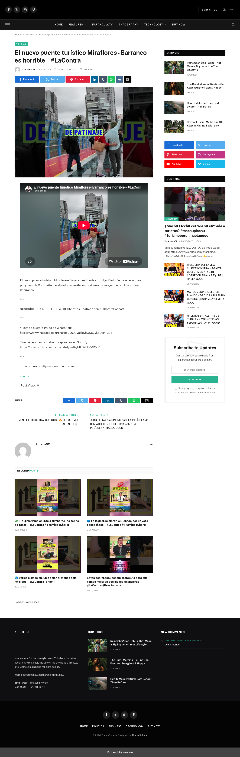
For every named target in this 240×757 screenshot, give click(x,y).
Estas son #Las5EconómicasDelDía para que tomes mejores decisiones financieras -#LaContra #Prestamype (117, 581)
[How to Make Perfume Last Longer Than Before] (174, 107)
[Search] (233, 25)
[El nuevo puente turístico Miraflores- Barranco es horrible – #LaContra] (84, 132)
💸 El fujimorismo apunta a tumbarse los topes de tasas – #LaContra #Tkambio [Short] (47, 523)
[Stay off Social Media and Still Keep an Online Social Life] (174, 126)
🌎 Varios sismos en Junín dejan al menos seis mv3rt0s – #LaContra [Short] (45, 579)
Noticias (21, 44)
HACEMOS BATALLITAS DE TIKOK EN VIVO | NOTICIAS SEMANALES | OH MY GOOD (203, 319)
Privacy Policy (196, 392)
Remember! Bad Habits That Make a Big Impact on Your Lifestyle (204, 66)
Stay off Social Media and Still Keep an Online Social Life (205, 124)
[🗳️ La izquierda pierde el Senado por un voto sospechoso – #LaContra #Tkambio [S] (120, 497)
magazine (171, 219)
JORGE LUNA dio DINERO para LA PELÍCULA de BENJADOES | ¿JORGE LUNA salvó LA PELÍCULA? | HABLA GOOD (119, 423)
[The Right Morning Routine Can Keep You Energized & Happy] (174, 88)
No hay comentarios (67, 69)
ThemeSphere (139, 735)
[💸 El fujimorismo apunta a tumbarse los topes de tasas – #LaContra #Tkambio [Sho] (48, 497)
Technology (153, 24)
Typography (128, 24)
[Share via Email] (127, 79)
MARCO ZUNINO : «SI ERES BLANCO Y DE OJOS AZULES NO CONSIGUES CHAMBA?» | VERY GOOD (206, 297)
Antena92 (30, 69)
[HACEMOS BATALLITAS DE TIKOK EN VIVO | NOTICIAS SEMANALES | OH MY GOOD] (174, 320)
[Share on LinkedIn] (94, 79)
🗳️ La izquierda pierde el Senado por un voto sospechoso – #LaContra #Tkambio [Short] (117, 523)
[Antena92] (120, 9)
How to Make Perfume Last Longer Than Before (203, 105)
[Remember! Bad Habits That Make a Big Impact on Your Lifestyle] (174, 67)
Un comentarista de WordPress (182, 640)
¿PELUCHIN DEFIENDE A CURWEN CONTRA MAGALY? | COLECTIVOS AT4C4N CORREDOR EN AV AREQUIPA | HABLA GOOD (205, 272)
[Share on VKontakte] (119, 79)
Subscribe (209, 9)
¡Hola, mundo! (172, 644)
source (24, 376)
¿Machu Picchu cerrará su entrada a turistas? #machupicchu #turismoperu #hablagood (194, 231)
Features (76, 24)
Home (59, 24)
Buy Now (178, 24)
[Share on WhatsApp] (111, 79)
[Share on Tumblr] (103, 79)
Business (115, 726)
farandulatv (102, 24)
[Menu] (7, 25)
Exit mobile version (120, 752)
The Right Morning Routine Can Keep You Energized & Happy (206, 86)
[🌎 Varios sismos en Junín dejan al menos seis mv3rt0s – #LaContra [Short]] (48, 554)
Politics (98, 726)
